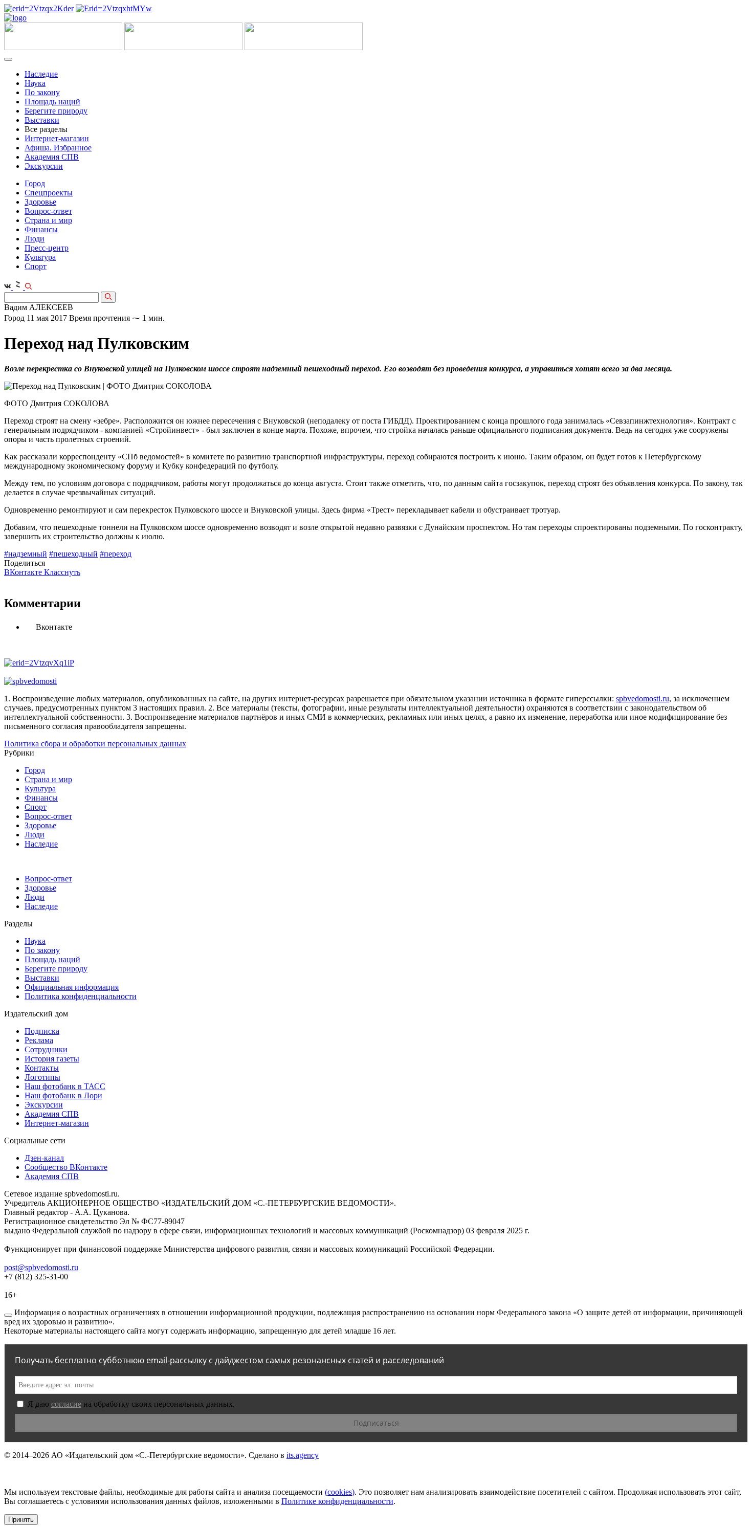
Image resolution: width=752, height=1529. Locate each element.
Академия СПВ (52, 156)
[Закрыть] (8, 1315)
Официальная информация (72, 987)
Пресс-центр (47, 247)
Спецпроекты (49, 192)
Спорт (36, 266)
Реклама (39, 1040)
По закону (42, 92)
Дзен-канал (44, 1158)
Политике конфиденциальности (337, 1501)
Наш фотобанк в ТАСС (65, 1086)
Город (35, 183)
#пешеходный (73, 553)
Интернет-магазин (57, 138)
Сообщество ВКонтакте (66, 1167)
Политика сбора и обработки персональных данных (95, 743)
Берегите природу (56, 110)
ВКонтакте (24, 572)
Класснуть (62, 572)
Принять (21, 1519)
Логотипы (42, 1077)
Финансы (41, 229)
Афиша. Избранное (58, 147)
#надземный (25, 553)
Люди (35, 238)
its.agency (302, 1455)
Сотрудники (46, 1049)
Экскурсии (44, 166)
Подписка (42, 1031)
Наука (35, 83)
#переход (115, 553)
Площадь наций (52, 101)
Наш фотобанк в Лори (63, 1095)
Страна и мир (48, 220)
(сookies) (340, 1492)
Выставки (42, 120)
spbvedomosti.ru (642, 698)
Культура (40, 257)
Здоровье (40, 201)
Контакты (42, 1067)
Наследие (41, 74)
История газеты (52, 1058)
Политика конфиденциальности (81, 996)
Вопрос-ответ (48, 211)
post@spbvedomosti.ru (41, 1267)
